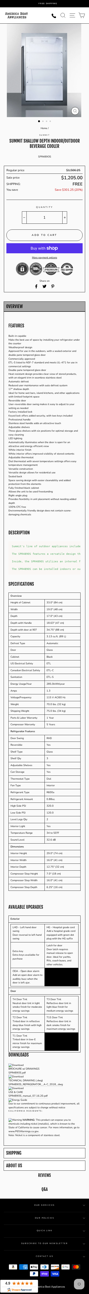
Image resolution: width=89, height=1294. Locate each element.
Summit (44, 135)
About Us (14, 1165)
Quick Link (44, 1230)
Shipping (13, 1153)
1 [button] (39, 121)
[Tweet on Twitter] (44, 286)
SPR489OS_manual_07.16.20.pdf (28, 1096)
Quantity (44, 207)
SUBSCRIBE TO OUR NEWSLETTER (44, 1243)
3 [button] (47, 122)
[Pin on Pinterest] (53, 286)
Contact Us (44, 1256)
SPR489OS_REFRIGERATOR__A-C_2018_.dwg (35, 1084)
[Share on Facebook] (36, 286)
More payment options (44, 257)
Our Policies (44, 1218)
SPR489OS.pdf (17, 1072)
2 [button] (43, 122)
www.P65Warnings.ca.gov (23, 1131)
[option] (48, 3)
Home (44, 128)
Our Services (44, 1205)
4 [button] (51, 122)
